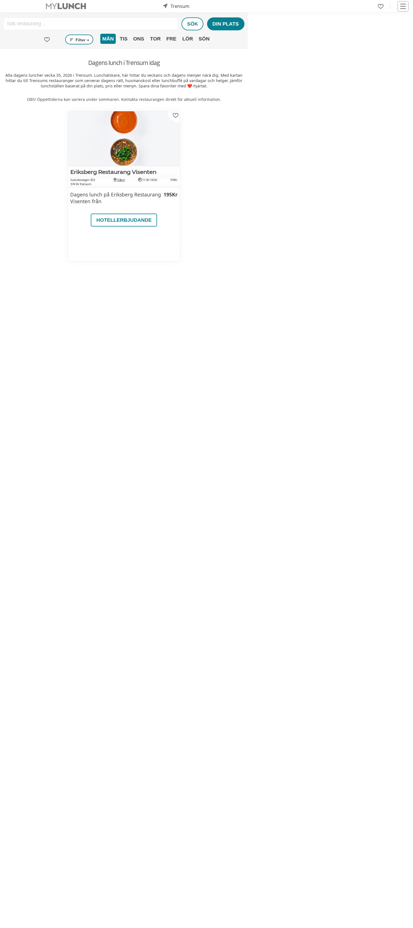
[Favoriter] (381, 6)
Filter (82, 40)
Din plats (225, 24)
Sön (204, 39)
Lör (187, 39)
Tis (124, 39)
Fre (171, 39)
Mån (108, 39)
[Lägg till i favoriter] (175, 115)
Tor (155, 39)
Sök (192, 24)
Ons (138, 39)
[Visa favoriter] (47, 39)
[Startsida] (66, 6)
